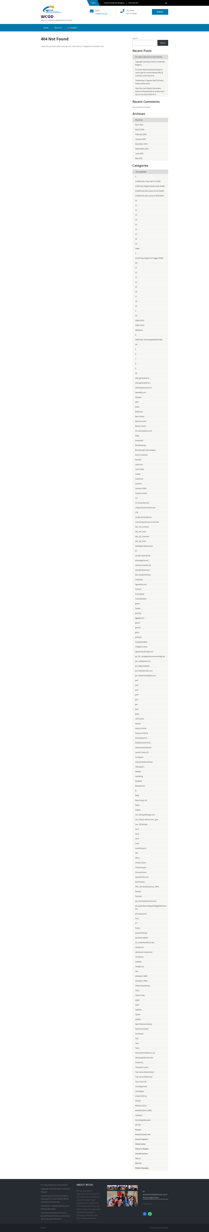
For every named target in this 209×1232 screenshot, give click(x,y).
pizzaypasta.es (141, 913)
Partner (138, 891)
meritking (139, 776)
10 (136, 200)
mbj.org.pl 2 (139, 767)
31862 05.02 (139, 320)
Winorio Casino (141, 1105)
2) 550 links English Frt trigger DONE (149, 258)
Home (46, 27)
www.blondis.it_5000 (143, 1110)
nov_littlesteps (141, 824)
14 (136, 220)
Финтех (138, 1163)
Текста (138, 1158)
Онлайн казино (141, 1153)
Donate (160, 12)
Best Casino (139, 416)
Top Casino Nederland (144, 1077)
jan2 (136, 685)
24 (136, 282)
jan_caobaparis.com (143, 661)
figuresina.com (141, 584)
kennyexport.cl (141, 738)
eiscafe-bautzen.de (142, 555)
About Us (58, 27)
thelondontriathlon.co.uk (145, 1053)
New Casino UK (141, 800)
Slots (137, 990)
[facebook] (166, 3)
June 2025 (139, 153)
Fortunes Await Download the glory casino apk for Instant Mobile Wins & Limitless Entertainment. (149, 72)
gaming (138, 613)
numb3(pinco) (140, 848)
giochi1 (138, 627)
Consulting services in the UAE (147, 522)
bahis (137, 407)
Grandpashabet (141, 642)
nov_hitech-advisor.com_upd (146, 819)
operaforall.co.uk (141, 877)
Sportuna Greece (141, 1029)
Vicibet (138, 1101)
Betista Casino (140, 421)
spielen (138, 1019)
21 (136, 268)
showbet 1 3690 (141, 976)
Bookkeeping (140, 445)
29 (136, 306)
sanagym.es (139, 966)
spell (137, 1005)
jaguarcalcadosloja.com (144, 651)
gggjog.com (139, 618)
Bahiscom (139, 411)
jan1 (136, 680)
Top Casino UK (140, 1081)
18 (136, 239)
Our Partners (140, 882)
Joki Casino (139, 719)
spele (137, 1000)
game (137, 603)
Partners (138, 896)
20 (136, 263)
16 (136, 229)
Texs (137, 1043)
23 (136, 277)
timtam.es (139, 1062)
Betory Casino (140, 426)
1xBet (137, 248)
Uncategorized (141, 1086)
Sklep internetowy (142, 985)
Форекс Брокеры (142, 1168)
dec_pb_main (140, 541)
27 (136, 296)
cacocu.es (139, 464)
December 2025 (141, 144)
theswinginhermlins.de (144, 1057)
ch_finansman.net (142, 503)
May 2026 (139, 120)
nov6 (137, 843)
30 (136, 315)
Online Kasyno (140, 867)
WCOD (47, 16)
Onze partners (140, 872)
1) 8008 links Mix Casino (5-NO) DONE (149, 196)
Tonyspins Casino (141, 1067)
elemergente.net (142, 560)
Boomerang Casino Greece (145, 450)
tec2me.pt (139, 1033)
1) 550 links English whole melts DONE (150, 186)
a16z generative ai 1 (142, 383)
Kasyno (138, 723)
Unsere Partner (141, 1096)
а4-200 (138, 1125)
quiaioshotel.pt (141, 933)
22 (136, 272)
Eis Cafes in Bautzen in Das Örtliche (148, 57)
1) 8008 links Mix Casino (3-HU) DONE (149, 191)
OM (136, 853)
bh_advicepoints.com (143, 431)
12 (136, 210)
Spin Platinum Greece (143, 1024)
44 (136, 344)
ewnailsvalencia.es (142, 570)
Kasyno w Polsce (141, 733)
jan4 (136, 695)
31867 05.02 (139, 325)
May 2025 (138, 158)
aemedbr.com (140, 392)
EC (136, 551)
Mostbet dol (140, 786)
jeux (136, 709)
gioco (137, 632)
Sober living (140, 995)
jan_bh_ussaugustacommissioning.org (150, 656)
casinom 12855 (141, 488)
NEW (137, 795)
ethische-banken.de (143, 565)
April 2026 (139, 125)
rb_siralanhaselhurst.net (144, 942)
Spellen (138, 1009)
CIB (136, 512)
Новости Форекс (142, 1149)
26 (136, 291)
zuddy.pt (138, 1115)
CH (136, 498)
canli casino (139, 469)
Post (137, 918)
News (137, 805)
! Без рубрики (140, 172)
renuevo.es (139, 947)
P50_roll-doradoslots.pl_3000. (147, 886)
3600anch (139, 330)
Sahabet (138, 961)
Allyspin (138, 397)
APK (136, 402)
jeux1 (137, 714)
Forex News (139, 594)
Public (137, 928)
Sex (136, 971)
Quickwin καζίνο (141, 937)
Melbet (138, 771)
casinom (138, 483)
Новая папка (140, 1144)
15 (136, 224)
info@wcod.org (101, 13)
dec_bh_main (140, 531)
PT (136, 923)
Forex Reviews (140, 599)
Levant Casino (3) (141, 752)
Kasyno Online (140, 728)
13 (136, 215)
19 (136, 244)
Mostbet (138, 781)
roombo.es (139, 957)
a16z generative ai (142, 378)
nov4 (137, 838)
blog (137, 435)
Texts (137, 1048)
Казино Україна (141, 1139)
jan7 (136, 699)
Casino (137, 474)
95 (136, 373)
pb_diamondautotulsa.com (146, 901)
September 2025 (141, 149)
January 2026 (140, 139)
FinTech (138, 589)
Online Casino (140, 862)
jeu (136, 704)
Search (135, 38)
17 (136, 234)
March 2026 (139, 129)
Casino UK (139, 479)
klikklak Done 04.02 (143, 743)
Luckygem (139, 757)
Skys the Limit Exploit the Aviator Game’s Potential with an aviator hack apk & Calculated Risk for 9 (149, 91)
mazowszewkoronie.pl (144, 762)
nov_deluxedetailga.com (145, 814)
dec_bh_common (142, 527)
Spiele (137, 1014)
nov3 (137, 834)
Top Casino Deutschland (144, 1072)
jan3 (136, 690)
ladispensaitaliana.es (143, 747)
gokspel (138, 637)
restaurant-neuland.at (144, 952)
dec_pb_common (142, 536)
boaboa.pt (139, 440)
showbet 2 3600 (141, 981)
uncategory (139, 1091)
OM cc (137, 858)
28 (136, 301)
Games (137, 608)
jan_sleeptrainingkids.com (145, 675)
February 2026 (141, 134)
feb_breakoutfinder (143, 575)
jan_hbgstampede (142, 666)
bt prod (138, 459)
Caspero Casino (141, 493)
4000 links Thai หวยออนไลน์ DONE (148, 339)
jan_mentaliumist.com (144, 671)
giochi (137, 623)
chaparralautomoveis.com (145, 507)
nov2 (137, 829)
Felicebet (139, 579)
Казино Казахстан (142, 1134)
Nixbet (138, 810)
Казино (138, 1129)
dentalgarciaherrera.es (144, 546)
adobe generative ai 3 (143, 387)
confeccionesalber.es (143, 517)
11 (136, 205)
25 (136, 287)
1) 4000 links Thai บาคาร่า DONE (148, 181)
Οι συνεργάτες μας (142, 1120)
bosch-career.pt (141, 455)
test (136, 1038)
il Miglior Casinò (141, 647)
